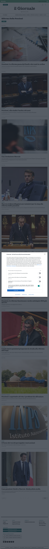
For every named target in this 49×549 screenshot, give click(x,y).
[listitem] (24, 270)
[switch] (39, 273)
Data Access (24, 294)
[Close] (45, 254)
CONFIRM (16, 290)
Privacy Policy (31, 294)
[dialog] (24, 274)
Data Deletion (17, 294)
